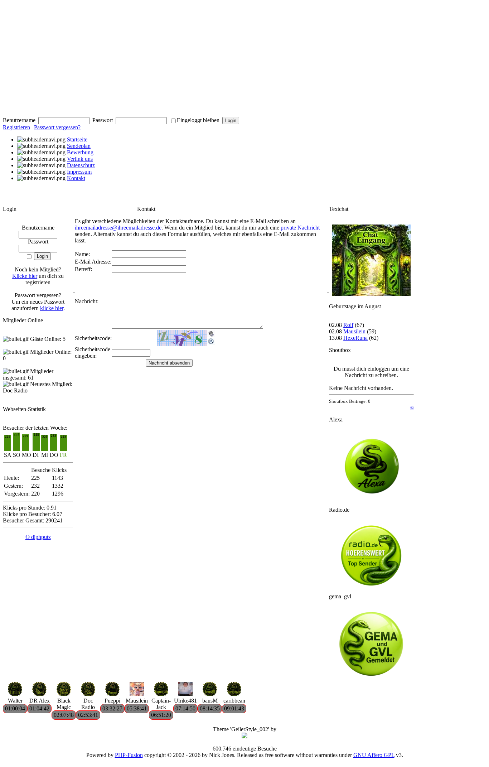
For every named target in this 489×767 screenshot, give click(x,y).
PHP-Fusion (129, 755)
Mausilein (354, 331)
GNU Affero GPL (373, 755)
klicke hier (51, 308)
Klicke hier (24, 276)
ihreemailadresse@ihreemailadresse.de (118, 228)
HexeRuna (355, 338)
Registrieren (16, 127)
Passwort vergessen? (57, 127)
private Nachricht (300, 228)
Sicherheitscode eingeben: (92, 352)
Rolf (348, 325)
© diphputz (38, 537)
